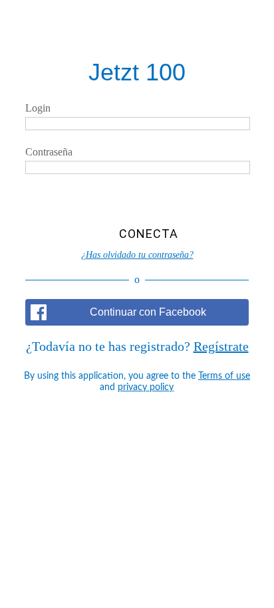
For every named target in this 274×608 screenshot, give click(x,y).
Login (38, 108)
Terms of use (224, 376)
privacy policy (146, 387)
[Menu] (24, 24)
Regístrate (221, 346)
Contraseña (48, 151)
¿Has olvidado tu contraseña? (137, 255)
